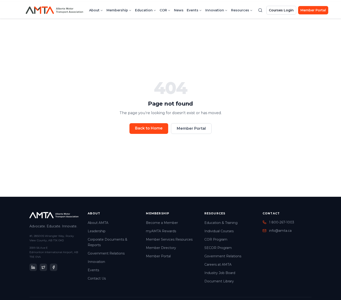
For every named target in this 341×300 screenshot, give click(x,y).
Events (192, 10)
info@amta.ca (280, 231)
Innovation (214, 10)
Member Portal (313, 10)
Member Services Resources (169, 239)
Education (144, 10)
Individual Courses (219, 231)
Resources (240, 10)
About (94, 10)
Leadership (97, 231)
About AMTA (98, 223)
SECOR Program (218, 248)
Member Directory (161, 248)
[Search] (260, 10)
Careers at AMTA (218, 264)
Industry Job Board (219, 273)
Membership (117, 10)
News (178, 10)
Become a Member (162, 223)
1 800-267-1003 (281, 222)
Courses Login (281, 10)
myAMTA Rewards (161, 231)
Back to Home (149, 128)
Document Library (219, 281)
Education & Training (221, 223)
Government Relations (106, 253)
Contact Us (97, 278)
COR (163, 10)
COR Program (215, 239)
